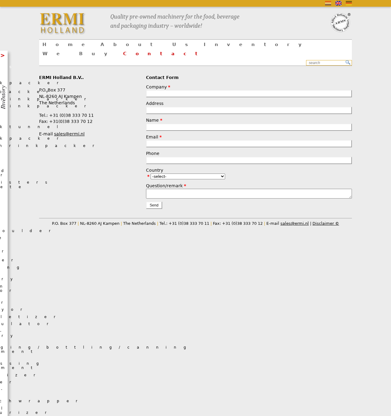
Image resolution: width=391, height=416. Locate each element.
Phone (152, 153)
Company (156, 86)
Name (152, 120)
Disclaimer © (325, 223)
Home (68, 44)
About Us (148, 44)
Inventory (257, 44)
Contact (164, 53)
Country (154, 170)
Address (154, 103)
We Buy (79, 53)
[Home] (71, 23)
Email (152, 136)
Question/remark (164, 185)
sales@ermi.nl (69, 133)
